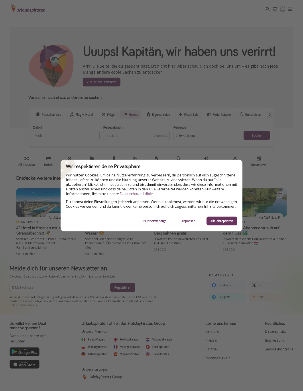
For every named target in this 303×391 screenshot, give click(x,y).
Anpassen (188, 221)
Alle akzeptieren (222, 221)
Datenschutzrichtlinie (136, 194)
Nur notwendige (154, 221)
